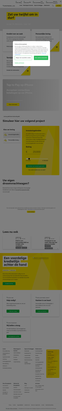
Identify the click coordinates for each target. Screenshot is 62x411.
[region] (31, 53)
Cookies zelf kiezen (19, 62)
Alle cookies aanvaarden (41, 57)
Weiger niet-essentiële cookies (23, 57)
